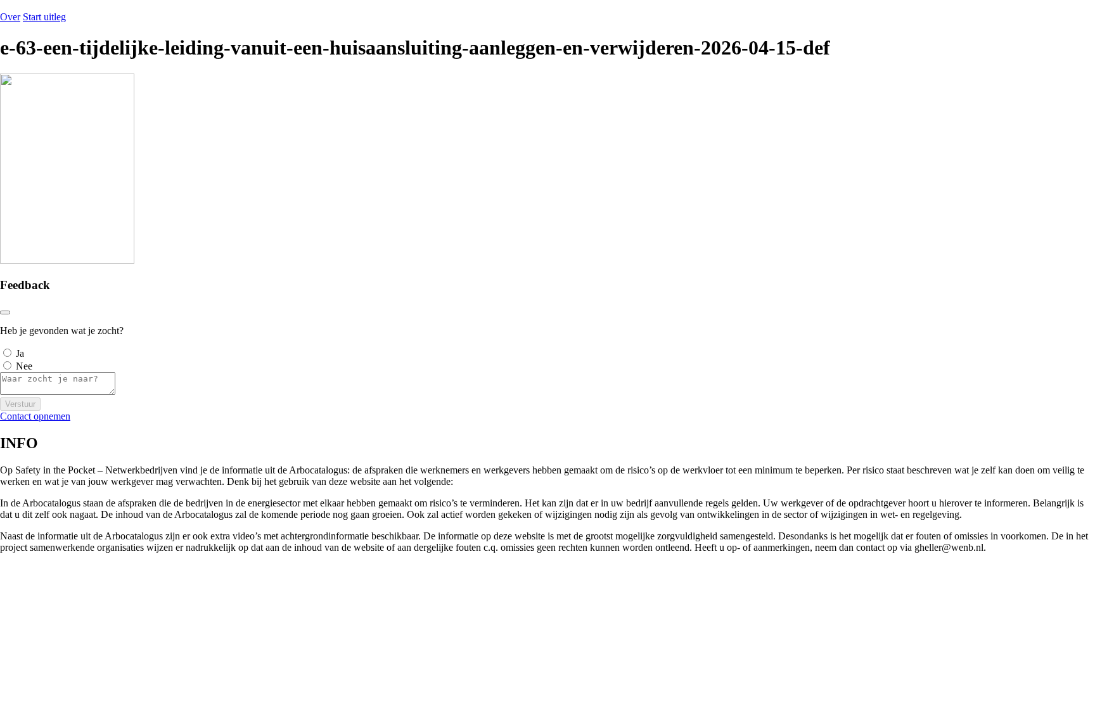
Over (10, 16)
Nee (24, 366)
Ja (20, 353)
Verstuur (20, 404)
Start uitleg (44, 16)
